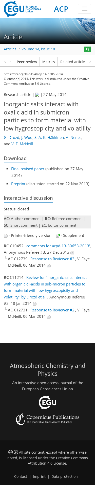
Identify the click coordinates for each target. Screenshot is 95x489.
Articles (10, 49)
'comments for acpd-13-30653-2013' (58, 245)
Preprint (18, 183)
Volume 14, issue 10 (38, 49)
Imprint (39, 476)
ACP (61, 9)
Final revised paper (27, 168)
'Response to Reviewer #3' (52, 258)
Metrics (48, 62)
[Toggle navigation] (84, 9)
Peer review (27, 62)
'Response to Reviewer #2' (52, 309)
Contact (20, 476)
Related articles (73, 62)
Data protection (64, 476)
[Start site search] (87, 49)
